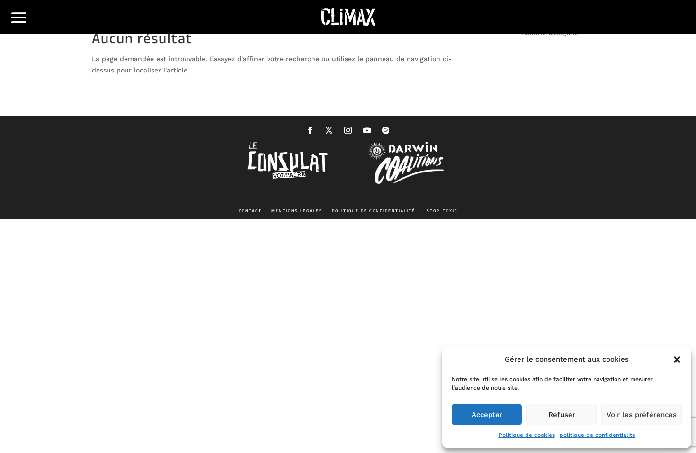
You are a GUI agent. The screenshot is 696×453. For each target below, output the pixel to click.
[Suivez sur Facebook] (310, 130)
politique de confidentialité (597, 435)
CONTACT (250, 210)
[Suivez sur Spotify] (385, 130)
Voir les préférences (642, 414)
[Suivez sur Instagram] (348, 130)
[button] (677, 359)
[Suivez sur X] (329, 130)
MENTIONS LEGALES (296, 210)
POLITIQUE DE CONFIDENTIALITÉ (373, 210)
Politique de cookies (527, 435)
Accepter (487, 414)
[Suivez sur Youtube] (367, 130)
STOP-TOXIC (442, 210)
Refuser (561, 414)
